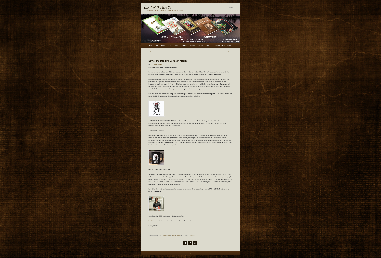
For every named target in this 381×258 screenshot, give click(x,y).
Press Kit (208, 45)
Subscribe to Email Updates (223, 45)
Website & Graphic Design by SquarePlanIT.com (190, 253)
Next (230, 52)
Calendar (192, 45)
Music (169, 45)
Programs (184, 45)
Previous (151, 52)
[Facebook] (185, 243)
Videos (176, 45)
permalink (191, 235)
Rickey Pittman (176, 235)
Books (163, 45)
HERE (150, 221)
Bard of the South (157, 7)
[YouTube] (195, 243)
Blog (156, 45)
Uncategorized (166, 235)
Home (150, 45)
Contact (201, 45)
